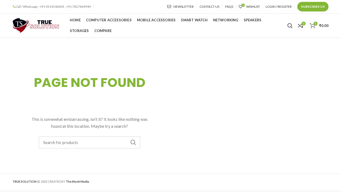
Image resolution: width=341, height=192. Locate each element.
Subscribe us (313, 7)
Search (133, 142)
